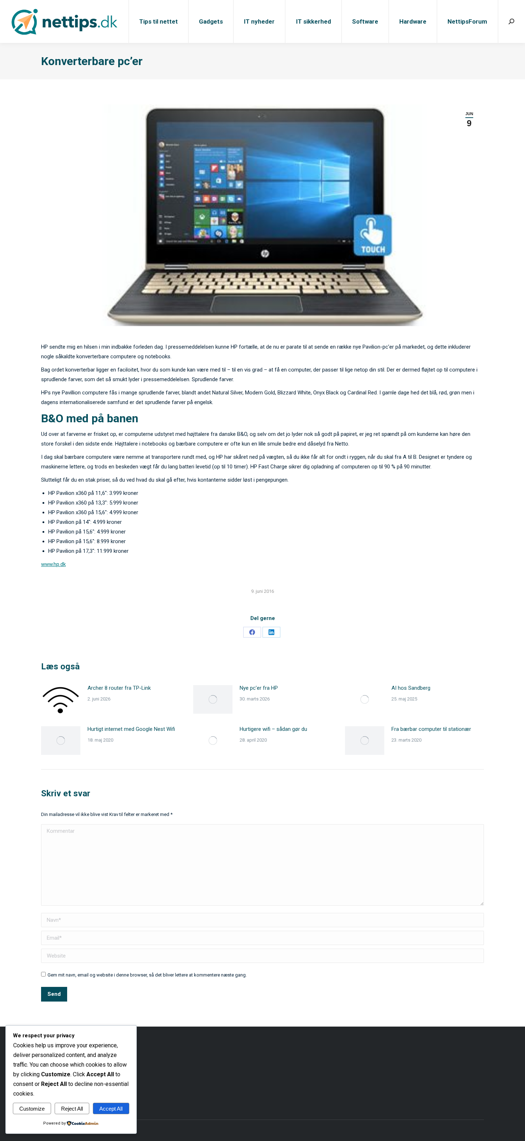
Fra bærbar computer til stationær (431, 729)
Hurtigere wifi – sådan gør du (273, 729)
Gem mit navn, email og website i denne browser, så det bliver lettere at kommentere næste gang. (147, 975)
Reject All (72, 1109)
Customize (32, 1109)
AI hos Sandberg (410, 688)
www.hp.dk (53, 564)
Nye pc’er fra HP (259, 688)
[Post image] (60, 699)
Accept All (110, 1109)
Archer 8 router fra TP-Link (119, 688)
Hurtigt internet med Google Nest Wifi (131, 729)
